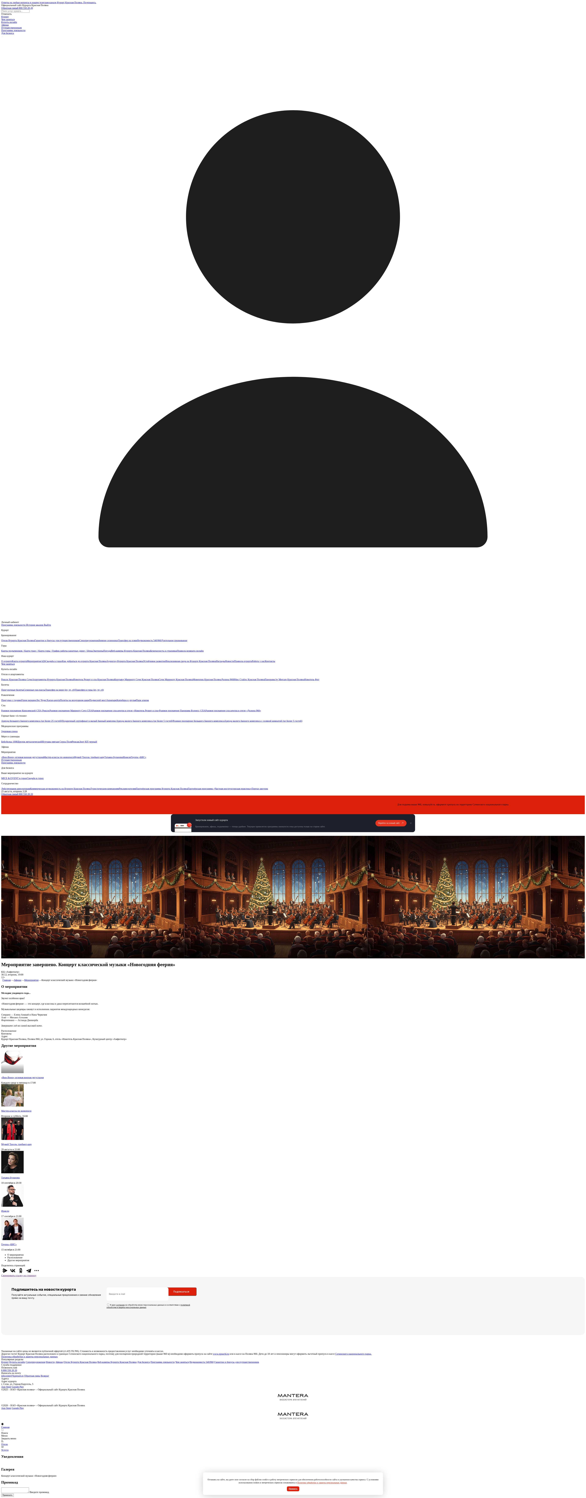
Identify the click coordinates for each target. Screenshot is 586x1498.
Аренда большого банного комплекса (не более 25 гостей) (31, 721)
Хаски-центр (53, 700)
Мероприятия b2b (36, 661)
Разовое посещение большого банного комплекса (198, 721)
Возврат (45, 1376)
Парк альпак (142, 700)
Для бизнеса (7, 33)
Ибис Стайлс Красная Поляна (249, 679)
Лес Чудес (41, 700)
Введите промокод (39, 1492)
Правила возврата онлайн (190, 651)
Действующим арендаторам (15, 788)
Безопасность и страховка (163, 651)
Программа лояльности (13, 30)
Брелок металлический (30, 741)
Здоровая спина (9, 731)
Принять (293, 1489)
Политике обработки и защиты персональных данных (322, 1483)
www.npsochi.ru (221, 1354)
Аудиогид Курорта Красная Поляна (124, 661)
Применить (7, 1495)
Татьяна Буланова (113, 757)
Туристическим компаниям (104, 788)
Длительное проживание (174, 640)
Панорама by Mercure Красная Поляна (284, 679)
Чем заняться (8, 19)
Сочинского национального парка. (353, 1354)
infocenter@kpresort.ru (12, 1376)
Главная (6, 980)
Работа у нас (258, 661)
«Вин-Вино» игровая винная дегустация (22, 757)
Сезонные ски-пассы (34, 690)
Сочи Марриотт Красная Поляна (176, 679)
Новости (229, 661)
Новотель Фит (311, 679)
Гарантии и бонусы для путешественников (56, 640)
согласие (120, 1305)
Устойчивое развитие (154, 661)
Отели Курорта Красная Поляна (17, 640)
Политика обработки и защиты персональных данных (29, 1356)
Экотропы (98, 651)
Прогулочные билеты (12, 690)
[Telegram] (28, 1270)
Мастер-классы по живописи (59, 757)
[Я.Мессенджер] (5, 1270)
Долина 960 (227, 679)
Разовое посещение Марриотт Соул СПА (71, 710)
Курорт (5, 16)
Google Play (18, 1387)
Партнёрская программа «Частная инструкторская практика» (219, 788)
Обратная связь (9, 8)
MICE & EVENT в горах (14, 778)
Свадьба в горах (53, 661)
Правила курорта (243, 661)
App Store (6, 1387)
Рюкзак (76, 741)
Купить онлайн (9, 22)
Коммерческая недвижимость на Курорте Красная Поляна (60, 788)
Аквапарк (111, 700)
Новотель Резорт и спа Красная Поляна (93, 679)
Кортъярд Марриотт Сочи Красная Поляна (136, 679)
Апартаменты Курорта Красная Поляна (52, 679)
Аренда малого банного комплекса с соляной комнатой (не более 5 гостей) (263, 721)
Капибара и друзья (126, 700)
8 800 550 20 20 (25, 8)
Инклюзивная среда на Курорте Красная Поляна (190, 661)
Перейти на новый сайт (389, 823)
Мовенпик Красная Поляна (207, 679)
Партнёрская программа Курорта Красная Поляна (162, 788)
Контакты (270, 661)
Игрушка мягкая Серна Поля (57, 741)
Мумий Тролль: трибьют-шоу (89, 757)
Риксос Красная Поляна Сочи (16, 679)
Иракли (127, 757)
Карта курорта (19, 661)
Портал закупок (259, 788)
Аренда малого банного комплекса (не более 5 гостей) (144, 721)
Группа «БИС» (138, 757)
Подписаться (181, 1291)
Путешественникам (11, 27)
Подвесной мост (97, 700)
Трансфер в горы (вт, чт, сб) (89, 690)
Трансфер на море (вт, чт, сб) (60, 690)
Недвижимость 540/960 (149, 640)
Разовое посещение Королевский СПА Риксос (25, 710)
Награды (220, 661)
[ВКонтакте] (12, 1270)
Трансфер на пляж (127, 640)
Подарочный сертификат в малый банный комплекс (89, 721)
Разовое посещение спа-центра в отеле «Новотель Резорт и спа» (125, 710)
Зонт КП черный (88, 741)
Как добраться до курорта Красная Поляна (84, 661)
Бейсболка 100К (9, 741)
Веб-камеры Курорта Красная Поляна (130, 651)
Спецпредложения (89, 640)
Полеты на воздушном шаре (74, 700)
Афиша (5, 25)
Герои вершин (28, 700)
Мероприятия (31, 980)
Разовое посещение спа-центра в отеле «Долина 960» (233, 710)
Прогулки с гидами (11, 700)
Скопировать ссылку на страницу (18, 1275)
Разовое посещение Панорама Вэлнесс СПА (182, 710)
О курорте (6, 661)
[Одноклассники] (20, 1270)
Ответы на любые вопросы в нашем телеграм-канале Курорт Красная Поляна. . (48, 2)
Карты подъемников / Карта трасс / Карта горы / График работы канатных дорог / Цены (47, 651)
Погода (107, 651)
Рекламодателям (127, 788)
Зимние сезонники (108, 640)
